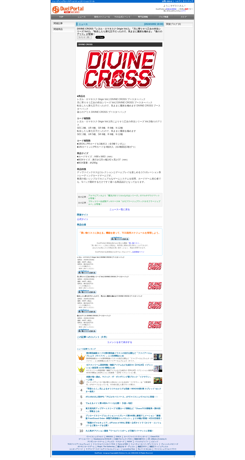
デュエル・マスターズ (115, 442)
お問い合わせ (167, 1)
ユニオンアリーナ (76, 449)
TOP (61, 17)
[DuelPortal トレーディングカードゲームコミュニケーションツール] (68, 9)
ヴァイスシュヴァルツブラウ (165, 449)
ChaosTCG (154, 437)
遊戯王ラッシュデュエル (158, 447)
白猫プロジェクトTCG (123, 439)
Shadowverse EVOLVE (102, 439)
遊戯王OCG (142, 447)
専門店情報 (143, 17)
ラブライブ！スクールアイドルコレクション (103, 449)
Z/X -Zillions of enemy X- (157, 439)
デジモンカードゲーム (95, 442)
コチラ (183, 11)
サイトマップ (188, 1)
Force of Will (123, 444)
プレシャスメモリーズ (169, 444)
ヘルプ (177, 1)
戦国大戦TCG (139, 439)
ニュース (82, 17)
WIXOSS (109, 437)
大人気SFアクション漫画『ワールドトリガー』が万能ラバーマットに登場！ (120, 431)
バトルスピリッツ (141, 442)
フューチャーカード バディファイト (144, 444)
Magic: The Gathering (106, 447)
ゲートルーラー (85, 439)
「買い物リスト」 (134, 243)
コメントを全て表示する (119, 342)
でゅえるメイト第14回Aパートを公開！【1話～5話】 (109, 403)
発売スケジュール (102, 17)
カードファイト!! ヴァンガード (136, 437)
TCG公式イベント (122, 17)
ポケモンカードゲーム (86, 447)
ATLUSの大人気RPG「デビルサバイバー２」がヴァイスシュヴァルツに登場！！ (122, 397)
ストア (184, 17)
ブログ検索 (163, 17)
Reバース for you (144, 449)
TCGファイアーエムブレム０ (79, 444)
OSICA (118, 437)
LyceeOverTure (129, 449)
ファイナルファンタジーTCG (104, 444)
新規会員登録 (171, 9)
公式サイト (82, 219)
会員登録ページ (138, 252)
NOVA (129, 442)
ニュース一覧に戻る (119, 209)
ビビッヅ (154, 442)
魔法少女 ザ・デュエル (126, 447)
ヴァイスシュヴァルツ (94, 437)
